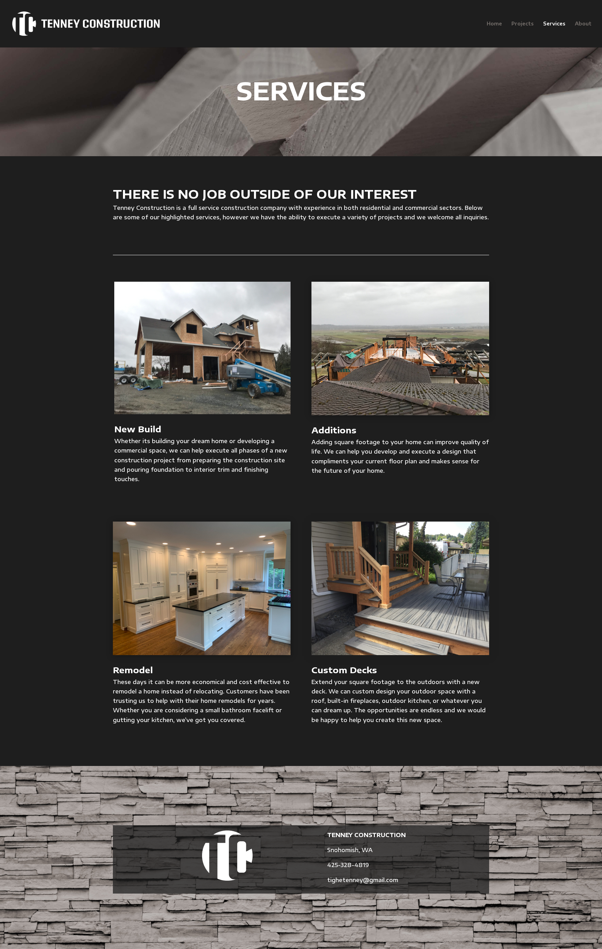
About (583, 23)
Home (494, 23)
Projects (522, 23)
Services (554, 23)
